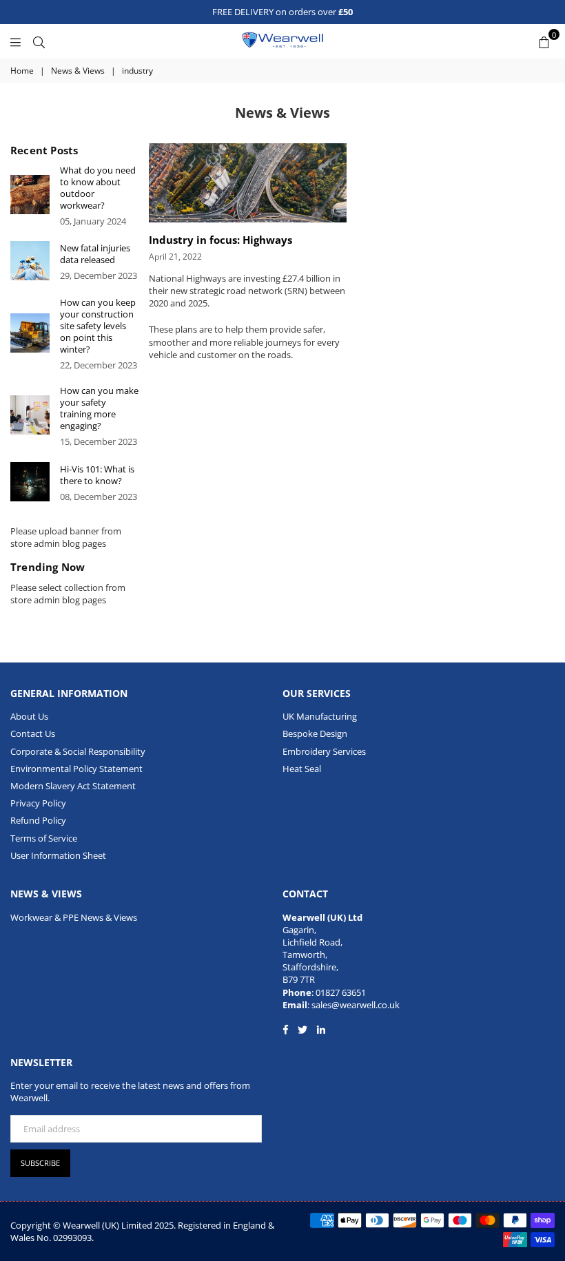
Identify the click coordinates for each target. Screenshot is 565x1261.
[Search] (39, 41)
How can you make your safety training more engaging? (99, 408)
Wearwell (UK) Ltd (322, 917)
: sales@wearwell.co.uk (353, 1005)
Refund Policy (38, 820)
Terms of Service (43, 838)
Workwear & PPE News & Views (73, 917)
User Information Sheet (58, 855)
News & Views (78, 70)
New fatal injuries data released (95, 254)
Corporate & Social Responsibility (77, 751)
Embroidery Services (324, 751)
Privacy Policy (38, 803)
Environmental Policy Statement (76, 768)
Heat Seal (301, 768)
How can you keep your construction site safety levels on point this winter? (98, 326)
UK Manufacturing (319, 716)
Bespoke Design (314, 733)
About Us (29, 716)
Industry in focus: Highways (220, 240)
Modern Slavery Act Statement (73, 786)
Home (22, 70)
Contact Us (32, 733)
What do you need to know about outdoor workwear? (98, 188)
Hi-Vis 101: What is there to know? (97, 475)
